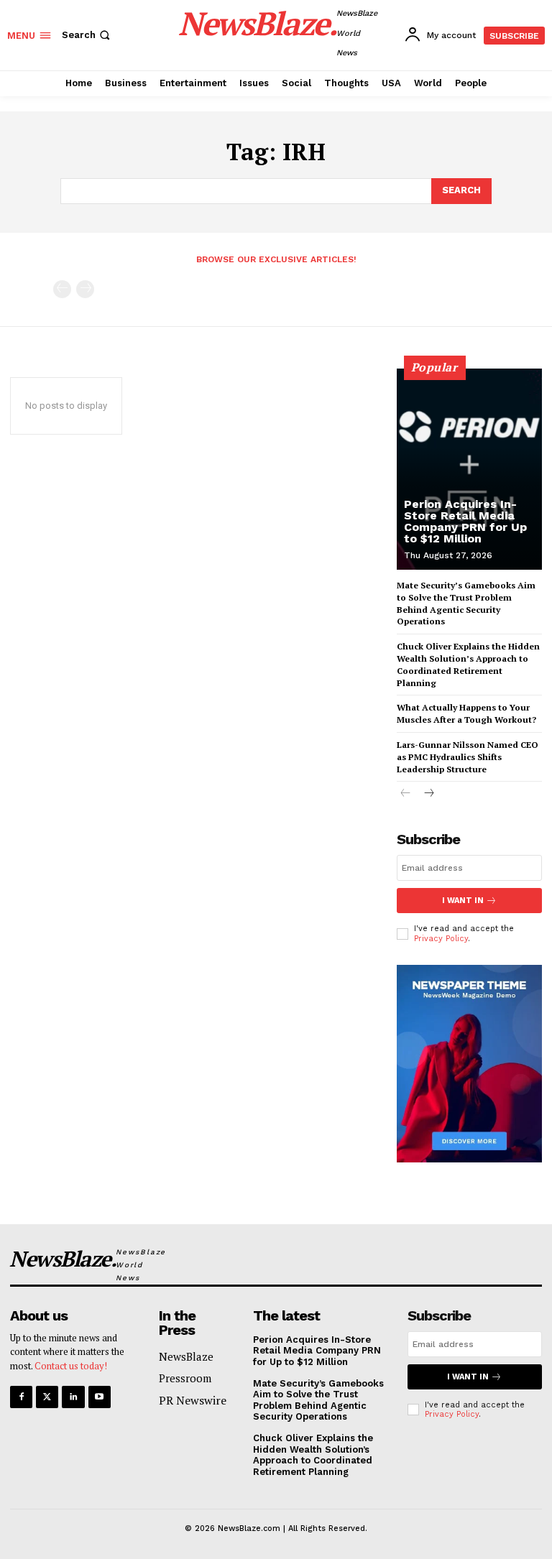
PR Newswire (192, 1400)
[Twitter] (47, 1397)
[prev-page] (62, 289)
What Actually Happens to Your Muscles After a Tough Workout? (466, 713)
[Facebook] (21, 1397)
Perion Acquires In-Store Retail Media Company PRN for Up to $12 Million (465, 521)
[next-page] (429, 794)
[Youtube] (99, 1397)
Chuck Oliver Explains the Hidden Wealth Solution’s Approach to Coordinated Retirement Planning (468, 664)
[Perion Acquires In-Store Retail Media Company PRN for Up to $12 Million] (469, 469)
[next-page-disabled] (85, 289)
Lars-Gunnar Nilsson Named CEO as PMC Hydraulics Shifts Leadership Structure (467, 756)
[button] (87, 35)
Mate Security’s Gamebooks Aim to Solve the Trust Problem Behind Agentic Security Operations (466, 603)
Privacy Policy (441, 938)
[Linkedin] (73, 1397)
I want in (463, 900)
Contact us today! (70, 1365)
